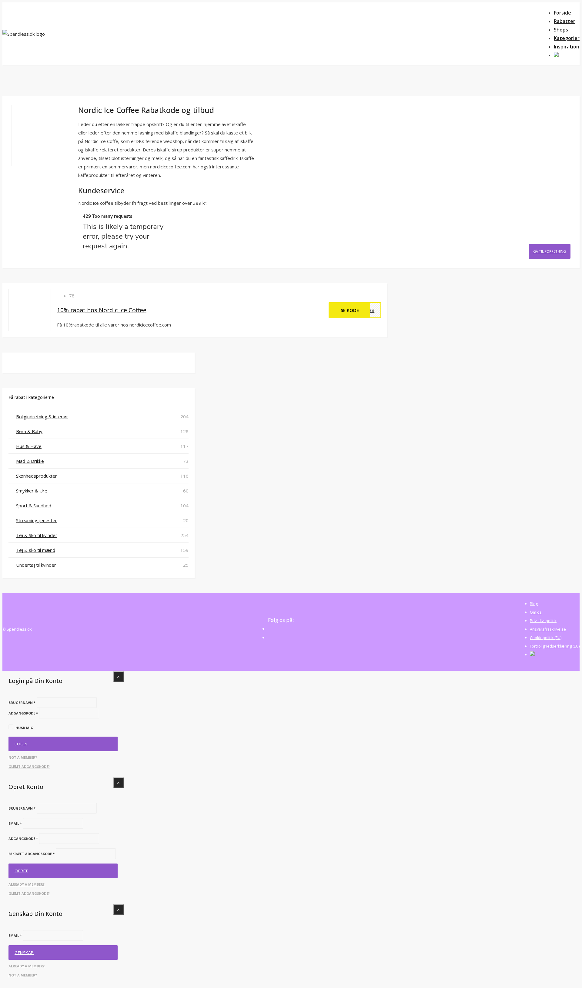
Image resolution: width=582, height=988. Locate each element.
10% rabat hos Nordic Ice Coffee (101, 310)
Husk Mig (24, 727)
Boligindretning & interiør (42, 416)
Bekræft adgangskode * (31, 853)
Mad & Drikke (30, 461)
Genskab (24, 952)
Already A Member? (26, 884)
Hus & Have (29, 446)
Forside (562, 12)
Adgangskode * (23, 713)
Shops (561, 29)
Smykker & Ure (31, 491)
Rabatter (564, 21)
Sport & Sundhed (33, 505)
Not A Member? (22, 757)
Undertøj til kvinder (36, 565)
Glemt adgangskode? (29, 766)
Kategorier (567, 38)
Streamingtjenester (36, 520)
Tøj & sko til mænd (35, 550)
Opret (21, 871)
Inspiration (566, 46)
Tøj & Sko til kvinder (36, 535)
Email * (15, 823)
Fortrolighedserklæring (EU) (555, 646)
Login (21, 744)
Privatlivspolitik (543, 620)
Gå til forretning (549, 251)
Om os (536, 612)
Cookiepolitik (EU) (545, 637)
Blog (534, 603)
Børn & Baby (29, 431)
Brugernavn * (21, 702)
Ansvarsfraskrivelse (548, 629)
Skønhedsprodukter (36, 476)
